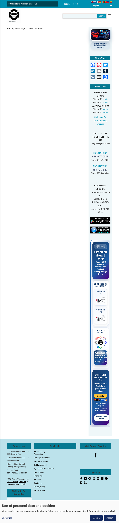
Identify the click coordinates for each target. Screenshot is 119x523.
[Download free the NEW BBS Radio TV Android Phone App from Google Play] (100, 220)
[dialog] (59, 512)
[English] (92, 2)
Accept (110, 518)
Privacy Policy (39, 487)
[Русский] (108, 2)
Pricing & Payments (42, 458)
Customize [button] (7, 518)
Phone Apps (39, 476)
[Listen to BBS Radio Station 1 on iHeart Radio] (100, 300)
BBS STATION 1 (100, 153)
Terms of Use (39, 490)
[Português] (105, 2)
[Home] (14, 16)
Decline (96, 518)
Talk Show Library (41, 461)
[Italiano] (103, 2)
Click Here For (100, 117)
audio (105, 99)
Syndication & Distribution (44, 469)
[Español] (111, 2)
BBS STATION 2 (100, 166)
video (105, 109)
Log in (75, 4)
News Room (39, 472)
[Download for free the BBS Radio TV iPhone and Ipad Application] (100, 230)
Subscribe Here (101, 418)
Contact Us (38, 483)
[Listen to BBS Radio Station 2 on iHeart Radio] (100, 318)
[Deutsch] (100, 2)
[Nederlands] (95, 2)
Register (66, 4)
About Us (37, 480)
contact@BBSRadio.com (17, 473)
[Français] (98, 2)
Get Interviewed (40, 465)
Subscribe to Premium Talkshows (23, 4)
